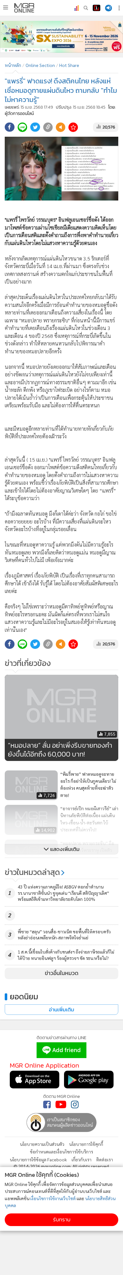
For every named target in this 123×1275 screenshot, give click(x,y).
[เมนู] (5, 7)
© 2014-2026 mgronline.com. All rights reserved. (62, 1166)
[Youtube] (61, 1104)
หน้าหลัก (13, 65)
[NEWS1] (96, 8)
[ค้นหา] (86, 8)
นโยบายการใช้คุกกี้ (86, 1144)
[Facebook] (47, 1104)
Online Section (40, 65)
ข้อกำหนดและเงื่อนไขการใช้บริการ (61, 1151)
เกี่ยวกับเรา (81, 1159)
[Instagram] (75, 1104)
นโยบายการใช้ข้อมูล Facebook (38, 1159)
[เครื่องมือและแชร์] (120, 8)
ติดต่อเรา (104, 1159)
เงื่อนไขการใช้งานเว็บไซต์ (53, 1198)
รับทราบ (61, 1220)
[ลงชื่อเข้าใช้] (108, 8)
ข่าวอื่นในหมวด (62, 973)
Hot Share (69, 65)
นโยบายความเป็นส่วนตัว (42, 1144)
